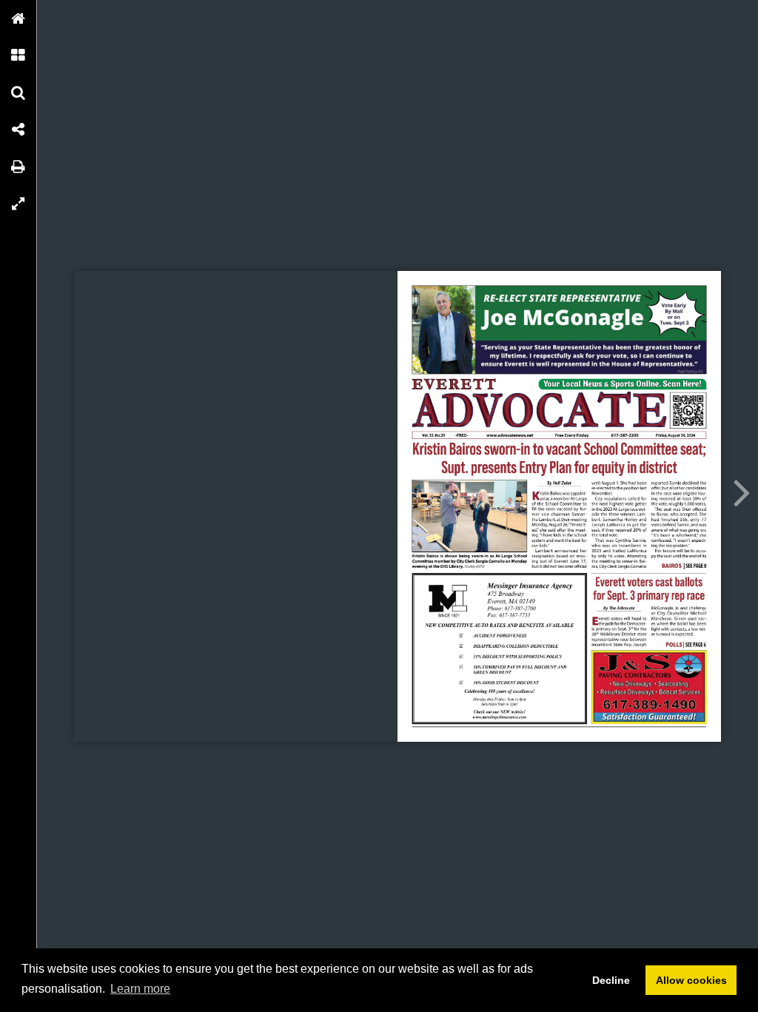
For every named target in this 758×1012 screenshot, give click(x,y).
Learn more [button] (140, 988)
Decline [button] (611, 980)
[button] (18, 18)
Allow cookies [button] (691, 980)
